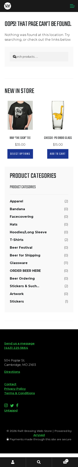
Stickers (17, 301)
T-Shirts (16, 240)
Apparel (16, 201)
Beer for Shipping (25, 255)
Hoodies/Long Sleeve (28, 232)
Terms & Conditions (19, 393)
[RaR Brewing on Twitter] (12, 406)
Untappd (11, 410)
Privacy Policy (15, 389)
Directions (12, 372)
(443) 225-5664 (16, 348)
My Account (13, 462)
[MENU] (72, 6)
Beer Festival (21, 247)
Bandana (17, 209)
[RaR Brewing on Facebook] (17, 406)
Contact (10, 384)
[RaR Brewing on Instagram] (6, 406)
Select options (20, 154)
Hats (13, 224)
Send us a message (19, 343)
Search (39, 462)
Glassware (19, 263)
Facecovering (21, 217)
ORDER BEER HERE (25, 271)
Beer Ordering (22, 278)
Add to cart (58, 154)
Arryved (39, 435)
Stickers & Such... (24, 286)
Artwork (17, 294)
